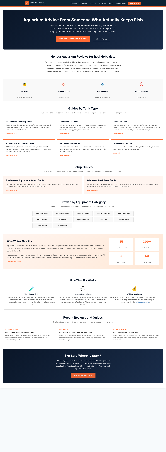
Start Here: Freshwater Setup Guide (73, 39)
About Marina (121, 3)
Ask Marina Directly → (83, 375)
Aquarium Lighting (83, 213)
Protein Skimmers (103, 213)
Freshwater (83, 3)
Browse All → (134, 3)
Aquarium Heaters (62, 213)
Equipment (102, 3)
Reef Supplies (62, 225)
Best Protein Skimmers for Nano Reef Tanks (75, 332)
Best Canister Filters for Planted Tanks (19, 332)
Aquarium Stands (83, 220)
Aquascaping (42, 225)
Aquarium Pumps (124, 213)
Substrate (62, 220)
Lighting (111, 3)
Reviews (74, 3)
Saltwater (93, 3)
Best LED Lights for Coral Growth (125, 332)
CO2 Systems (42, 220)
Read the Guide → (11, 133)
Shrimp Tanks (124, 220)
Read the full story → (14, 262)
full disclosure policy (142, 302)
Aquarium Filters (42, 213)
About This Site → (119, 153)
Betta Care (103, 220)
